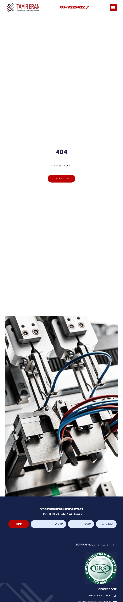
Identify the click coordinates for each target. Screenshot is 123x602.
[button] (113, 7)
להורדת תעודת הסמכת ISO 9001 (96, 544)
